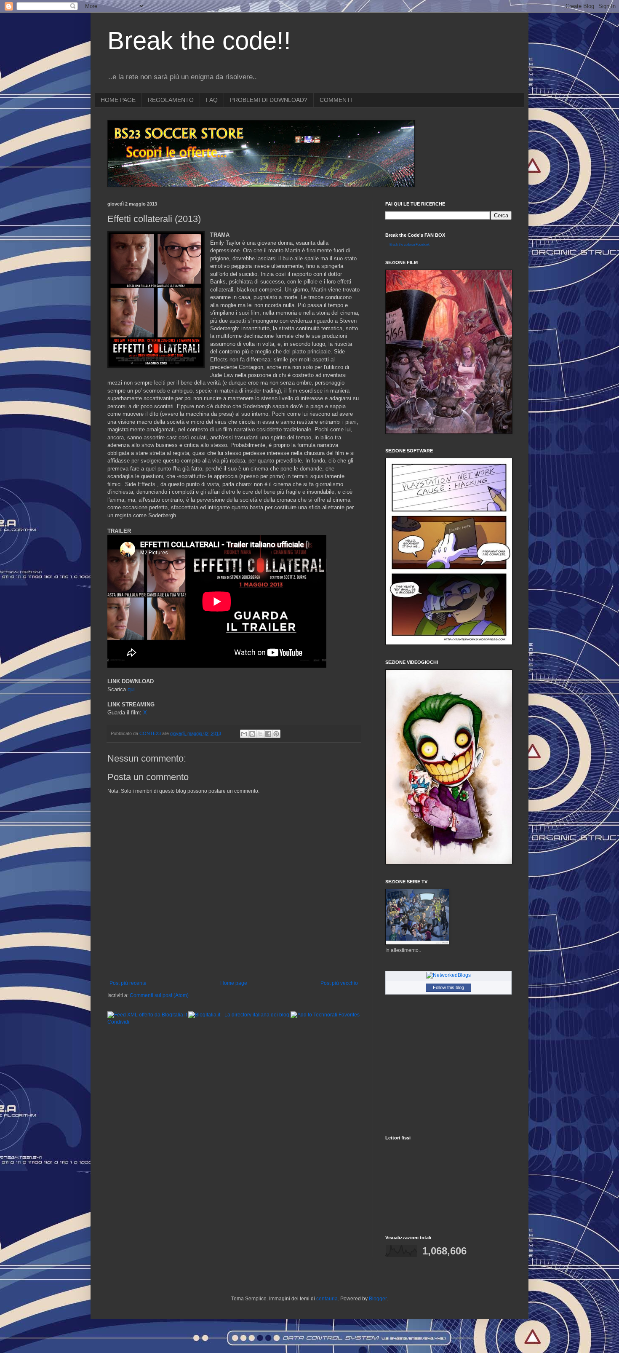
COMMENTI (336, 99)
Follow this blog (448, 987)
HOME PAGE (118, 99)
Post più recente (128, 983)
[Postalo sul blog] (252, 734)
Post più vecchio (339, 983)
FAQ (212, 99)
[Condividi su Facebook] (268, 734)
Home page (233, 983)
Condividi (118, 1022)
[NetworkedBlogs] (448, 975)
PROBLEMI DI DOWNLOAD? (268, 99)
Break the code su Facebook (410, 244)
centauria (327, 1299)
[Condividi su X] (260, 734)
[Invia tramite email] (244, 734)
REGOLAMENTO (171, 99)
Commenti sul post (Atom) (159, 995)
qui (131, 689)
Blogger (378, 1299)
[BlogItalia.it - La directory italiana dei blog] (238, 1015)
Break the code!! (199, 41)
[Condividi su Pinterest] (276, 734)
